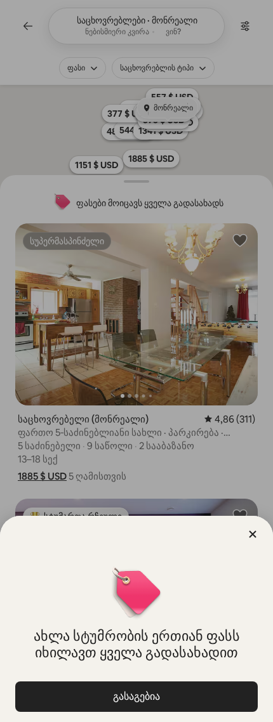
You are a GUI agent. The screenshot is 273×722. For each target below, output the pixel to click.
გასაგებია (136, 696)
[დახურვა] (253, 534)
